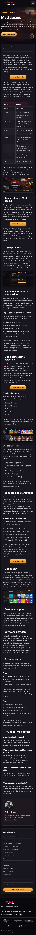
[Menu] (33, 3)
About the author (11, 820)
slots (4, 366)
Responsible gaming (6, 914)
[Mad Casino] (10, 3)
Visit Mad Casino (9, 34)
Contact (9, 911)
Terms (15, 914)
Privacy (28, 911)
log (20, 251)
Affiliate (3, 911)
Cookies (15, 911)
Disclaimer (22, 911)
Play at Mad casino (18, 77)
